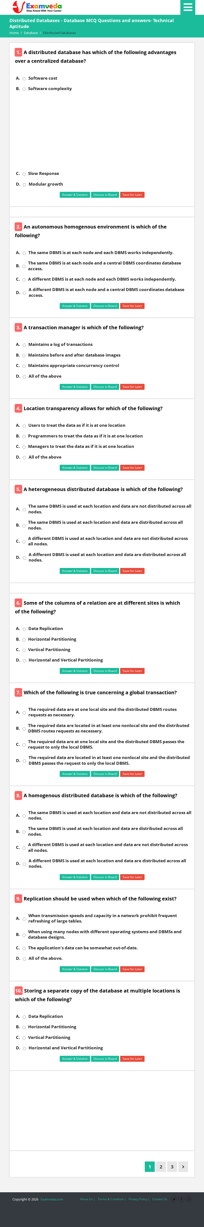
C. (18, 173)
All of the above (45, 376)
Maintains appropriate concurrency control (73, 365)
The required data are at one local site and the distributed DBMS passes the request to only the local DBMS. (106, 744)
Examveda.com (51, 1199)
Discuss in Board (105, 195)
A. (18, 78)
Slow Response (43, 173)
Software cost (42, 78)
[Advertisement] (104, 131)
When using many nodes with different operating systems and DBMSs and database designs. (105, 934)
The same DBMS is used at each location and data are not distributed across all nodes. (109, 508)
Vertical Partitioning (49, 649)
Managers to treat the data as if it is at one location (81, 446)
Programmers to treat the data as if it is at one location (85, 436)
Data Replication (45, 628)
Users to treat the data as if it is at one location (76, 425)
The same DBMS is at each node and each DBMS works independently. (101, 252)
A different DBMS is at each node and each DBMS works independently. (102, 279)
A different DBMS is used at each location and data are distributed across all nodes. (107, 557)
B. (18, 88)
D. (18, 184)
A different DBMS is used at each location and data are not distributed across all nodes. (108, 541)
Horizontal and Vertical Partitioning (66, 660)
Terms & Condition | (112, 1199)
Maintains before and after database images (74, 355)
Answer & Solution (75, 195)
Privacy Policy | (139, 1199)
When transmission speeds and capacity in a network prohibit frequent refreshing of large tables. (102, 918)
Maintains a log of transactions (60, 344)
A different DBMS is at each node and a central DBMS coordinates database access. (106, 292)
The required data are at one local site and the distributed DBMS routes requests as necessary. (102, 712)
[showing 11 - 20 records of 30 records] (183, 1166)
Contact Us (159, 1199)
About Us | (87, 1199)
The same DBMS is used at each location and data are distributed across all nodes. (105, 525)
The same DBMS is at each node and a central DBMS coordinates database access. (104, 265)
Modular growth (46, 184)
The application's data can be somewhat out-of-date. (83, 948)
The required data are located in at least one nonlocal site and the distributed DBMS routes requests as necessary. (108, 728)
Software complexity (50, 88)
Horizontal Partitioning (52, 639)
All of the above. (46, 958)
